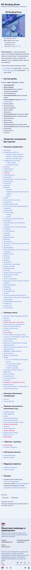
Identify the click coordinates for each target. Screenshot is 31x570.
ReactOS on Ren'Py (9, 457)
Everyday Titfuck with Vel (11, 328)
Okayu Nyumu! (8, 370)
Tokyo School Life (9, 376)
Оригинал (9, 189)
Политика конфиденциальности (6, 541)
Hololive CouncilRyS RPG (11, 424)
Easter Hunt (7, 185)
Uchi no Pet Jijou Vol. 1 (10, 378)
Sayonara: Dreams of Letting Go (13, 272)
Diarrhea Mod (7, 177)
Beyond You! (7, 320)
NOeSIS (6, 357)
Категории (4, 494)
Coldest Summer (8, 169)
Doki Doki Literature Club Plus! (12, 326)
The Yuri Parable (8, 308)
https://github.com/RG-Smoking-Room (14, 487)
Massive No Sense (9, 237)
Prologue (8, 214)
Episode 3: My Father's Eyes (14, 158)
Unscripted (7, 380)
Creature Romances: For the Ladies (14, 322)
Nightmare (7, 260)
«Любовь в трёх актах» (10, 467)
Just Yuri (6, 399)
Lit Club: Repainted (9, 231)
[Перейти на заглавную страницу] (2, 567)
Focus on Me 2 (16, 200)
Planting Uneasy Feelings (11, 432)
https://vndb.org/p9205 (22, 483)
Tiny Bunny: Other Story (10, 447)
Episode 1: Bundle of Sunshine (14, 154)
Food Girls (7, 330)
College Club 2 (8, 171)
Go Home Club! (8, 210)
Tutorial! (6, 293)
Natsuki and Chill (8, 254)
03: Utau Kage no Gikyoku (13, 363)
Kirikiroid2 (6, 426)
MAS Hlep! (7, 239)
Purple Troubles (8, 445)
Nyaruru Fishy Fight (9, 430)
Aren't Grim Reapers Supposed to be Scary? (16, 316)
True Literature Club (9, 291)
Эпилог (8, 196)
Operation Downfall (9, 266)
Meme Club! (7, 249)
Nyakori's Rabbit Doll (9, 428)
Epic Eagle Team (8, 68)
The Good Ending (8, 212)
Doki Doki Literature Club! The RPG (13, 422)
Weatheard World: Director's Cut (13, 301)
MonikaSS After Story (9, 455)
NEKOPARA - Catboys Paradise (12, 351)
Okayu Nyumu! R (17, 370)
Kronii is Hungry (8, 341)
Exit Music (7, 187)
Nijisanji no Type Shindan (11, 355)
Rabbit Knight (7, 437)
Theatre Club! (7, 289)
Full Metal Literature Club (11, 204)
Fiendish (6, 198)
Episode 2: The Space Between (14, 156)
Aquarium (6, 318)
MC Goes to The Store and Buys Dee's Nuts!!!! (16, 243)
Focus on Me (7, 200)
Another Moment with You (11, 152)
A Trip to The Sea (11, 162)
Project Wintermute (9, 268)
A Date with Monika (9, 175)
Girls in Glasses (8, 332)
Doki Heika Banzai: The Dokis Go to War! (15, 179)
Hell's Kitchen (7, 220)
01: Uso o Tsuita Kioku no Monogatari (17, 359)
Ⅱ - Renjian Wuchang (12, 366)
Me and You (7, 245)
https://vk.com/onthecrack (11, 481)
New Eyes (6, 256)
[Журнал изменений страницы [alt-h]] (24, 562)
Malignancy (7, 235)
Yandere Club (18, 46)
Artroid (6, 416)
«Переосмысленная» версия (14, 191)
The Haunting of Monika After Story (13, 218)
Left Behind (7, 229)
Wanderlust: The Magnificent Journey (14, 382)
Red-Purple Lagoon (9, 70)
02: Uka (8, 361)
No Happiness (8, 262)
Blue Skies (7, 167)
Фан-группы (5, 497)
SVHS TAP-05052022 (10, 285)
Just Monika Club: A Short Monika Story (15, 227)
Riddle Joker (7, 372)
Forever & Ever (8, 202)
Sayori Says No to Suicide (11, 274)
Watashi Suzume (8, 384)
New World (7, 258)
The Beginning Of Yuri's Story (12, 160)
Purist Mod (7, 270)
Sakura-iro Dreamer (9, 374)
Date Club (6, 173)
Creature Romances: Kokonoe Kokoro (14, 324)
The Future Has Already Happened (13, 206)
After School (7, 150)
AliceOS (6, 412)
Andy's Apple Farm (9, 414)
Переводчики (14, 497)
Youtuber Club (8, 305)
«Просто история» (9, 469)
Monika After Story (9, 401)
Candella (11, 412)
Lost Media (7, 233)
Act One (8, 216)
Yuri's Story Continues (12, 165)
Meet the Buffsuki (9, 247)
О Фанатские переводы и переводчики (23, 541)
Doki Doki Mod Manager (10, 420)
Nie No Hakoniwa (9, 353)
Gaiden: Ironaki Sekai (12, 368)
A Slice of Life (7, 276)
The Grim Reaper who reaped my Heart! (15, 334)
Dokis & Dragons (8, 181)
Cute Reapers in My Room (11, 418)
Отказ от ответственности (5, 545)
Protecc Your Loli (8, 435)
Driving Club (7, 183)
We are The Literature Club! (11, 295)
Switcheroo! (7, 287)
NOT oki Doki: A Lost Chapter (12, 264)
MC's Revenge (8, 241)
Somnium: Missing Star (10, 279)
